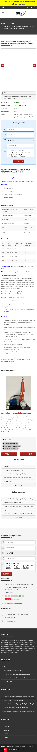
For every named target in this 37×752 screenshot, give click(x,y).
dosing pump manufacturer (12, 446)
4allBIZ (14, 749)
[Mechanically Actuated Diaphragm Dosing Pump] (18, 393)
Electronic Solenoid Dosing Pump (13, 470)
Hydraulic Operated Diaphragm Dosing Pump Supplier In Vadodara (20, 499)
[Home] (3, 7)
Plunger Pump (8, 481)
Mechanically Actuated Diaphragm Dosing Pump (17, 477)
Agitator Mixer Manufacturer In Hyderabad (16, 510)
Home (3, 23)
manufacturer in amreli (11, 448)
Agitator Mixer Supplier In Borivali (13, 502)
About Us (6, 726)
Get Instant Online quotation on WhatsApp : (18, 3)
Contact (6, 737)
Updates (11, 23)
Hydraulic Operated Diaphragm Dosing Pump (17, 474)
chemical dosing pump (11, 443)
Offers (5, 93)
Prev (7, 454)
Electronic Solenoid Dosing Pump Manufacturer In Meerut (20, 513)
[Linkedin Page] (30, 7)
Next (30, 454)
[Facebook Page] (34, 7)
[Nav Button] (2, 66)
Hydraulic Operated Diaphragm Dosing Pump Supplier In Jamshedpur (20, 506)
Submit (17, 161)
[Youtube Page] (27, 7)
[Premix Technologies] (21, 13)
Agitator (6, 466)
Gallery (6, 733)
